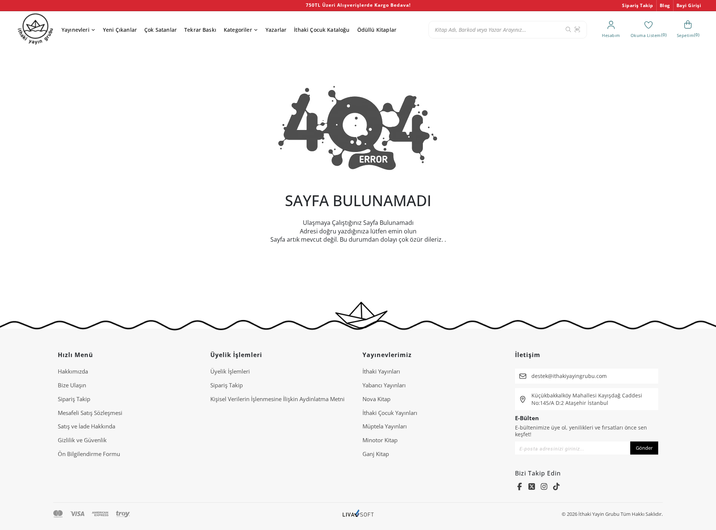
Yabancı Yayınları (384, 385)
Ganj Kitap (375, 454)
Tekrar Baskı (200, 29)
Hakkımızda (73, 371)
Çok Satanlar (160, 29)
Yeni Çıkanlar (120, 29)
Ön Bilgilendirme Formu (89, 454)
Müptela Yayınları (384, 426)
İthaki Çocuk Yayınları (389, 412)
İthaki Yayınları (381, 371)
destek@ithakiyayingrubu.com (569, 375)
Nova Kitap (376, 399)
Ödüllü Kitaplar (376, 29)
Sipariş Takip (637, 5)
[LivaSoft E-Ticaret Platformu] (358, 514)
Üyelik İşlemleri (230, 371)
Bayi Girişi (688, 5)
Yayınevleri (76, 29)
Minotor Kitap (380, 440)
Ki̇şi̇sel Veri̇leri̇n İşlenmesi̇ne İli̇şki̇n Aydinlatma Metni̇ (277, 399)
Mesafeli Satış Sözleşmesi (90, 412)
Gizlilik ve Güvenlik (82, 440)
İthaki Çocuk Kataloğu (321, 29)
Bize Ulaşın (72, 385)
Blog (665, 5)
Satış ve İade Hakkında (86, 426)
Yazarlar (276, 29)
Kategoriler (238, 29)
